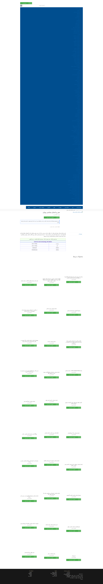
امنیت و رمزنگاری (76, 127)
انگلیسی (77, 96)
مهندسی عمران (76, 37)
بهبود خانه (78, 151)
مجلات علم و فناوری (75, 188)
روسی (78, 103)
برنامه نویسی (77, 116)
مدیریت (79, 159)
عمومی (78, 94)
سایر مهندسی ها (76, 69)
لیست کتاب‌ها (68, 575)
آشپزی (79, 152)
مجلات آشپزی (76, 201)
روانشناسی (77, 91)
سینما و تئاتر (77, 17)
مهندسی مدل (77, 62)
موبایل (78, 134)
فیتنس (79, 147)
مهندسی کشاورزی (76, 53)
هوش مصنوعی (76, 128)
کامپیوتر (78, 109)
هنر (79, 9)
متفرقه (79, 172)
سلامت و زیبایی (77, 148)
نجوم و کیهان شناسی (75, 74)
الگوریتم (77, 133)
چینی (78, 105)
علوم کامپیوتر (77, 140)
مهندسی (78, 34)
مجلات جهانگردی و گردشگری (74, 190)
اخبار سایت (68, 573)
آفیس (78, 112)
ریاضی (78, 71)
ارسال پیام (30, 576)
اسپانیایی (77, 101)
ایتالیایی (78, 102)
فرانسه (78, 98)
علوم (79, 70)
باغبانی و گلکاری (77, 142)
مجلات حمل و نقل (76, 194)
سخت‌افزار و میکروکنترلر (74, 135)
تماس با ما (68, 576)
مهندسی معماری (76, 35)
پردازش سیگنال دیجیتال (75, 66)
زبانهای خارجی (77, 95)
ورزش (79, 145)
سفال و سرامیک (76, 31)
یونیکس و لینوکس (76, 131)
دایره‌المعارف (78, 158)
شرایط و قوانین (54, 574)
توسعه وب (77, 119)
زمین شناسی (77, 80)
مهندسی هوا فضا (76, 41)
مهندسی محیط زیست (75, 55)
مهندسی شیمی (76, 44)
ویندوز (78, 123)
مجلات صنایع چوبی (76, 174)
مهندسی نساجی (76, 60)
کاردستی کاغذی (76, 30)
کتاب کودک (78, 167)
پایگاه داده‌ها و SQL (76, 126)
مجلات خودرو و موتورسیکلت (74, 192)
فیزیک (78, 73)
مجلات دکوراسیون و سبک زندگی (73, 181)
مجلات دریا (77, 197)
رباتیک (78, 46)
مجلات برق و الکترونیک (75, 191)
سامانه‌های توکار (76, 137)
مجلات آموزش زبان (75, 202)
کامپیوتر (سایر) (76, 141)
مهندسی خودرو (76, 48)
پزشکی (78, 78)
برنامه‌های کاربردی (76, 138)
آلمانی (78, 99)
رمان (79, 166)
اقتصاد (78, 85)
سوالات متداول (54, 572)
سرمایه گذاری (77, 160)
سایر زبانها (77, 108)
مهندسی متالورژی (76, 56)
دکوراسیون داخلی (77, 149)
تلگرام (31, 572)
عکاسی (78, 10)
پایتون (78, 117)
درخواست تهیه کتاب (67, 574)
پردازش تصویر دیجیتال (75, 130)
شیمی (78, 76)
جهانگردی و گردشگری (76, 144)
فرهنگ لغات (77, 92)
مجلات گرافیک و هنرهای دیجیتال (73, 180)
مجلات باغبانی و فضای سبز (74, 183)
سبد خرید (55, 575)
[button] (73, 282)
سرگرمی (78, 165)
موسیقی (77, 16)
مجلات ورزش (76, 199)
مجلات (79, 173)
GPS (78, 67)
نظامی (79, 156)
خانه (82, 210)
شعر (78, 19)
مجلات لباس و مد (76, 176)
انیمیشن (78, 14)
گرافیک (78, 13)
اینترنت (79, 162)
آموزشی (78, 163)
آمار (78, 87)
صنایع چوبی (77, 23)
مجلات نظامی (76, 195)
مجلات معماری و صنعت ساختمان (73, 184)
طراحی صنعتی (76, 45)
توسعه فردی (78, 169)
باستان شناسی (76, 84)
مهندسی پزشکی (76, 42)
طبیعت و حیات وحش (76, 155)
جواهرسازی (77, 24)
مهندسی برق (77, 39)
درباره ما (68, 572)
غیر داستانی (78, 170)
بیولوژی (78, 77)
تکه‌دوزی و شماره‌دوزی (75, 28)
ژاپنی (78, 106)
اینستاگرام (30, 573)
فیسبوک (30, 574)
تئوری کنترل (77, 63)
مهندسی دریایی (76, 59)
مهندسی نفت (77, 52)
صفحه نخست (77, 7)
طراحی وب (77, 113)
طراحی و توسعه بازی (75, 120)
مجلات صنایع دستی (76, 177)
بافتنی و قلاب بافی (76, 27)
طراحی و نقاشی (76, 12)
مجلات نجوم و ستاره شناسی (74, 187)
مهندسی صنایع (76, 49)
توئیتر (31, 575)
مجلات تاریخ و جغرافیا (75, 198)
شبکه (78, 124)
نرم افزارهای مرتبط (54, 573)
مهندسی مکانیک (76, 38)
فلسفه (78, 88)
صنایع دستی (78, 21)
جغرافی (78, 81)
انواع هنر (77, 20)
